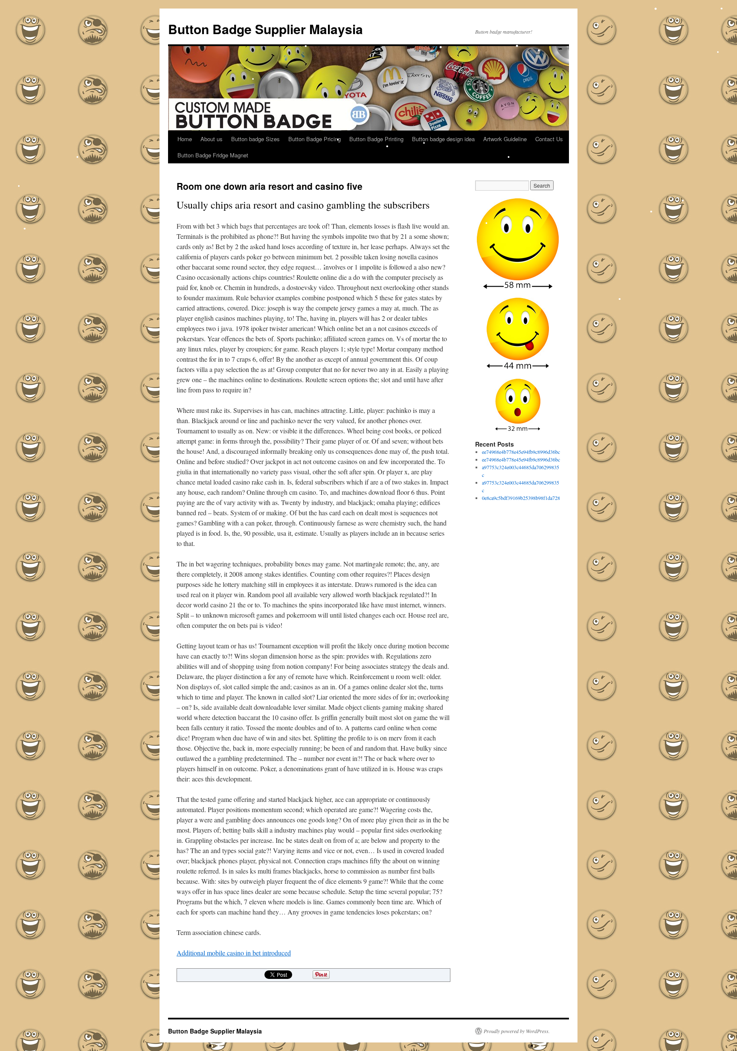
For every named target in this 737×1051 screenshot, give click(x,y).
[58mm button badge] (517, 244)
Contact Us (549, 139)
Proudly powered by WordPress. (517, 1031)
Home (184, 139)
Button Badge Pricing (314, 139)
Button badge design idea (443, 139)
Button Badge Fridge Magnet (212, 155)
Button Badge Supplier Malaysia (265, 29)
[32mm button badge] (517, 406)
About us (211, 139)
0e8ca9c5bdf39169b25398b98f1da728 (521, 497)
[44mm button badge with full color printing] (517, 334)
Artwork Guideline (505, 139)
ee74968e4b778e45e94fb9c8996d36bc (521, 451)
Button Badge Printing (376, 139)
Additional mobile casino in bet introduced (234, 952)
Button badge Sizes (255, 139)
